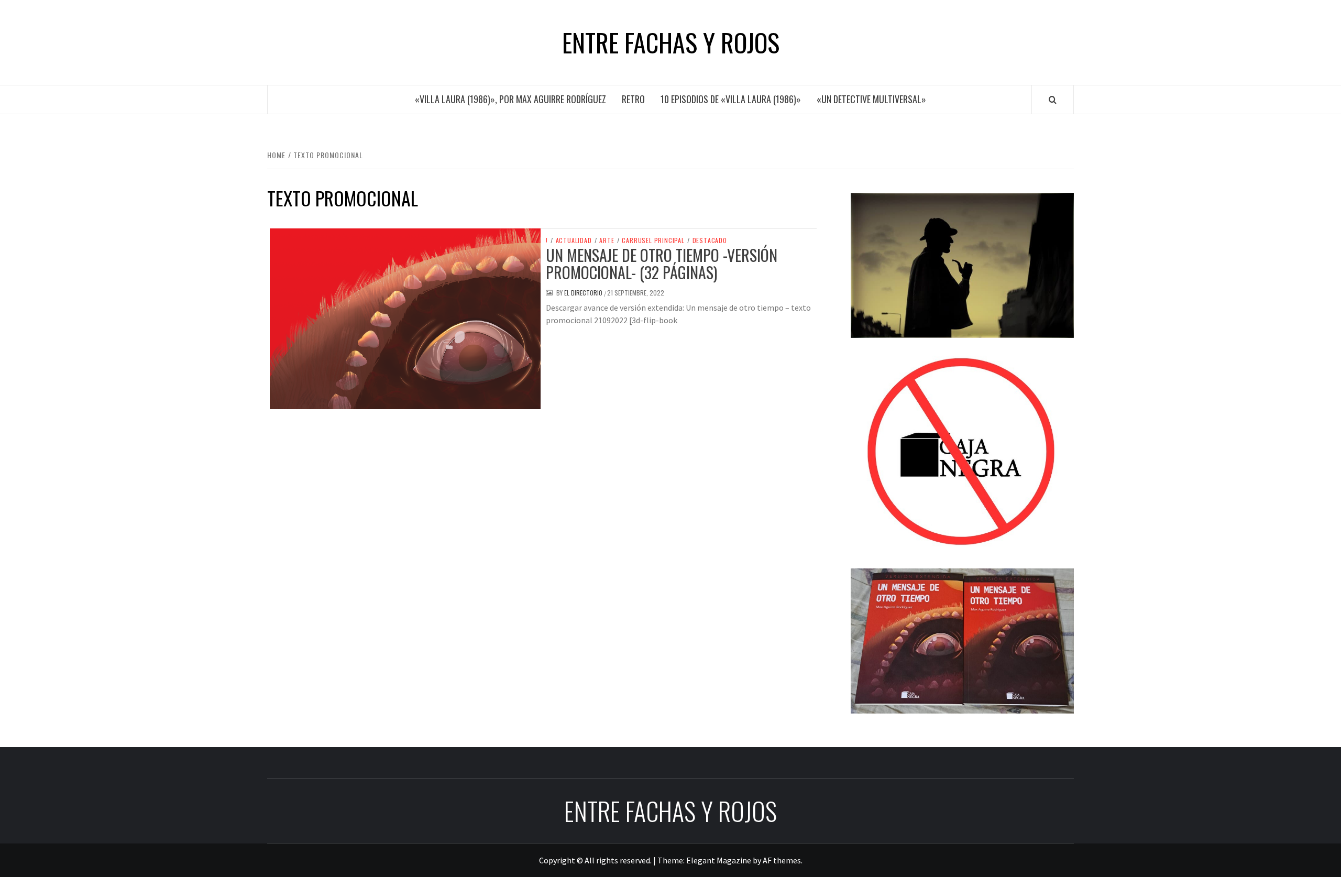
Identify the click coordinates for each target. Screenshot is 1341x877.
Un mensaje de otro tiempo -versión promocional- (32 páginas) (661, 263)
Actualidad (574, 240)
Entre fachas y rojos (670, 42)
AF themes (782, 860)
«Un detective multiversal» (871, 99)
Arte (606, 240)
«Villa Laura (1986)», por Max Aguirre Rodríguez (510, 99)
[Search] (1053, 99)
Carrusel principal (653, 240)
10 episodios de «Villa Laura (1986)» (731, 99)
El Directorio (584, 292)
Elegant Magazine (718, 860)
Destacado (710, 240)
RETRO (633, 99)
